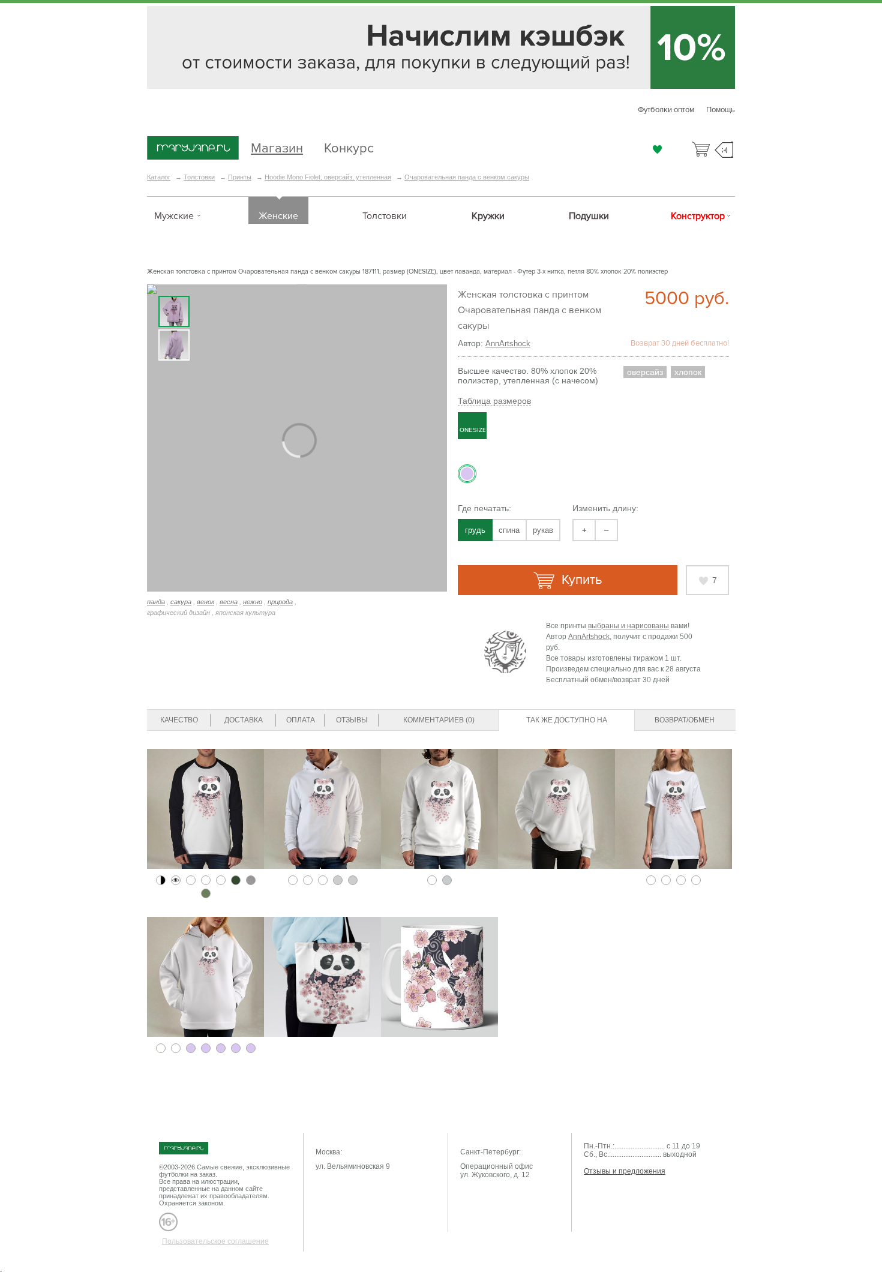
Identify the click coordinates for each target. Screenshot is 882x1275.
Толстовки (199, 177)
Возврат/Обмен (685, 720)
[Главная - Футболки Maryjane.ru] (193, 148)
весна (229, 601)
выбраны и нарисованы (628, 626)
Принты (239, 177)
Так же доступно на (566, 720)
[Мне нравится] (657, 149)
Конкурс (349, 146)
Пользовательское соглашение (215, 1241)
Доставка (243, 720)
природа (280, 601)
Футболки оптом (666, 110)
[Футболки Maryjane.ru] (195, 1148)
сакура (180, 601)
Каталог (158, 177)
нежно (252, 601)
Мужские (174, 216)
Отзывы (352, 720)
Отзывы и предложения (624, 1171)
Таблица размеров (494, 401)
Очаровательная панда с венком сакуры (466, 177)
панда (156, 601)
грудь (475, 530)
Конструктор (698, 216)
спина (509, 530)
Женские (278, 216)
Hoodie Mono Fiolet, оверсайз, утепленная (328, 177)
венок (205, 601)
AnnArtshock (507, 343)
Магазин (277, 146)
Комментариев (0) (439, 720)
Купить (580, 580)
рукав (543, 530)
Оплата (300, 720)
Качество (179, 720)
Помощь (720, 110)
